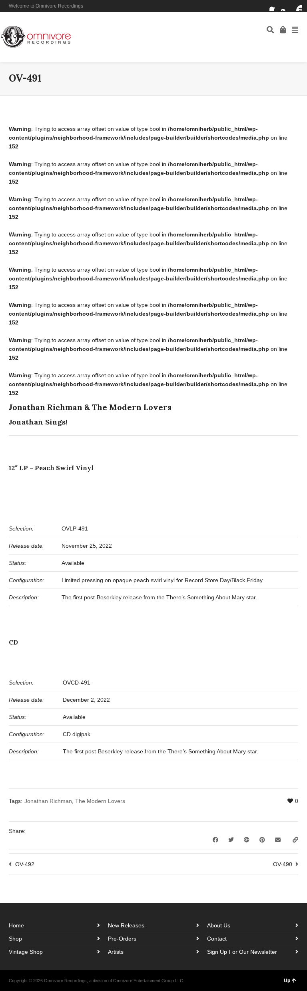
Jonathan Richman (48, 801)
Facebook (274, 6)
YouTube (297, 6)
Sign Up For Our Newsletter (242, 952)
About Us (218, 925)
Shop (15, 938)
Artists (116, 952)
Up (287, 980)
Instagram (286, 6)
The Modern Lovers (100, 801)
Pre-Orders (122, 938)
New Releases (126, 925)
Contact (217, 938)
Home (16, 925)
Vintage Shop (26, 952)
